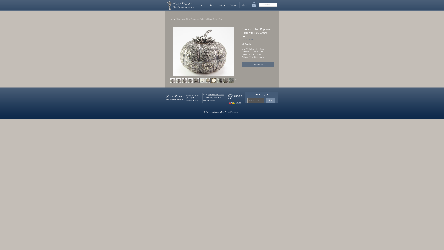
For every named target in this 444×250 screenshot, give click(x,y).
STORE (238, 103)
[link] (254, 4)
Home (172, 19)
